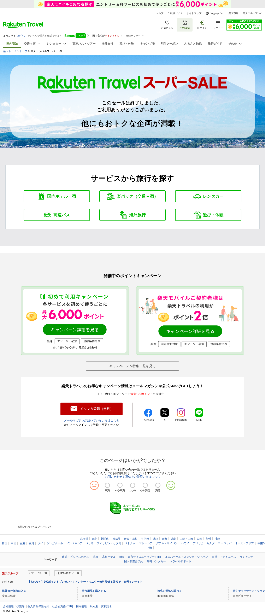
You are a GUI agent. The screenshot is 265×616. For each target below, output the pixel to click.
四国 (199, 538)
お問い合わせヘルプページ (32, 527)
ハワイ (185, 543)
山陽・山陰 (186, 538)
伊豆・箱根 (130, 538)
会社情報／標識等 (13, 606)
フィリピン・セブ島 (109, 543)
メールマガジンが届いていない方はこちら (91, 420)
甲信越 (145, 538)
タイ (40, 543)
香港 (22, 543)
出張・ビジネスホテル (75, 556)
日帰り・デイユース (224, 556)
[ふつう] (132, 485)
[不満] (107, 485)
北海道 (84, 538)
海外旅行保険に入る (14, 590)
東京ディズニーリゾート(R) (144, 556)
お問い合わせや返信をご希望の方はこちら (132, 476)
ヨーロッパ (224, 543)
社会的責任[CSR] (62, 606)
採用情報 (81, 606)
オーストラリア (244, 543)
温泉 (95, 556)
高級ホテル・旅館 (113, 556)
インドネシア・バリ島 (79, 543)
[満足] (157, 485)
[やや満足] (145, 485)
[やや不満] (120, 485)
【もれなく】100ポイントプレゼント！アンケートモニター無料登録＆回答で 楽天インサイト (85, 581)
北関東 (105, 538)
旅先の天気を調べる (169, 590)
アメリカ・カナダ (203, 543)
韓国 (4, 543)
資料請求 (106, 606)
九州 (208, 538)
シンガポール (55, 543)
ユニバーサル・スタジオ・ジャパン (186, 556)
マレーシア (146, 543)
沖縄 (217, 538)
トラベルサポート (180, 561)
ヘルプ (159, 13)
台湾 (31, 543)
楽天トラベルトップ (15, 51)
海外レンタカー (156, 561)
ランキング (246, 556)
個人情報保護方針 (38, 606)
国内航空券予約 (133, 561)
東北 (94, 538)
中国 (13, 543)
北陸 (155, 538)
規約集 (94, 606)
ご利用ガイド (174, 13)
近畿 (173, 538)
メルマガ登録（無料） (96, 408)
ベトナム (130, 543)
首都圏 (116, 538)
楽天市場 (233, 13)
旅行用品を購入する (94, 590)
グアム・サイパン (167, 543)
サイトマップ (194, 13)
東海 (164, 538)
